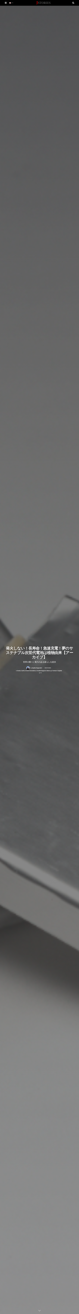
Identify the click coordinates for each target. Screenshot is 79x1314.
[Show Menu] (6, 3)
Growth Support (41, 670)
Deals (19, 670)
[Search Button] (73, 3)
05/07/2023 (48, 668)
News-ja (49, 670)
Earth (23, 670)
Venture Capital (57, 670)
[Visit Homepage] (43, 3)
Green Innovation (30, 670)
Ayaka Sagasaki (37, 668)
